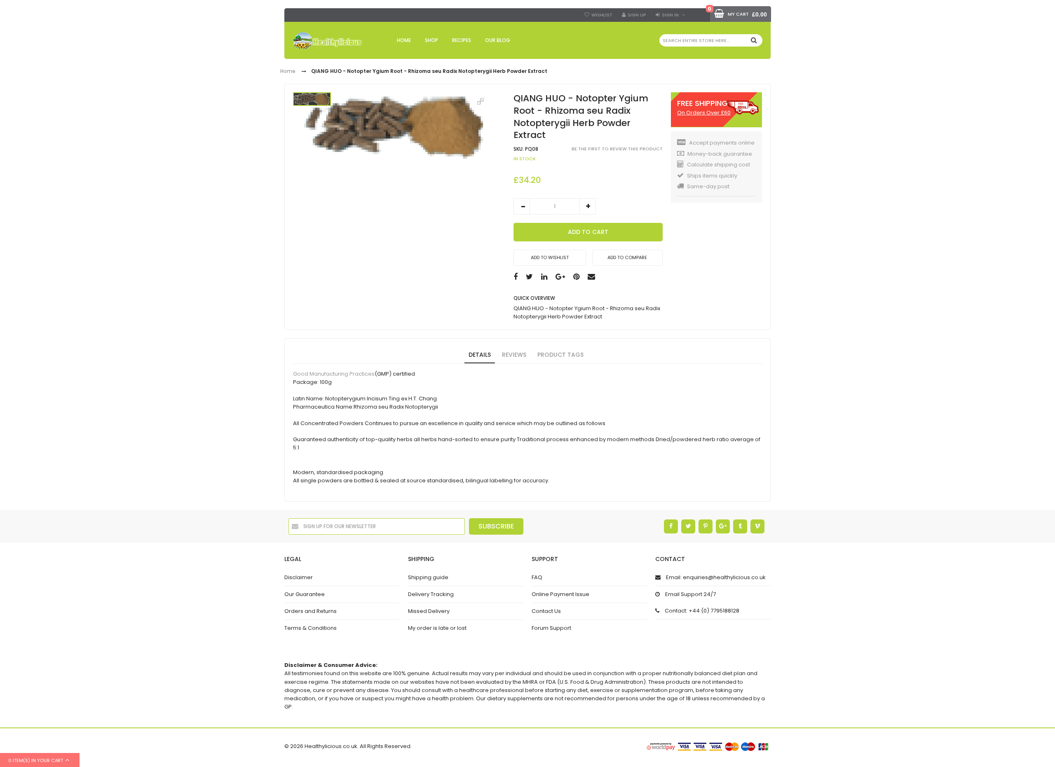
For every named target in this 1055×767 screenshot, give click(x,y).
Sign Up (637, 15)
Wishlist (601, 15)
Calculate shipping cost (718, 164)
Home (287, 71)
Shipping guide (428, 577)
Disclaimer (298, 577)
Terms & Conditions (310, 628)
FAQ (537, 577)
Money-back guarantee (719, 154)
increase (587, 206)
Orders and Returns (310, 611)
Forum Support (551, 628)
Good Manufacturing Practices (334, 374)
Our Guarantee (304, 594)
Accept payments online (722, 143)
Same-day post (708, 186)
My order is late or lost (437, 628)
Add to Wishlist (550, 257)
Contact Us (546, 611)
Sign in (670, 15)
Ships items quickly (712, 176)
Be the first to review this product (617, 148)
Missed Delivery (429, 611)
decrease (521, 206)
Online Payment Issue (560, 594)
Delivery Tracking (431, 594)
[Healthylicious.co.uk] (327, 41)
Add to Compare (627, 257)
